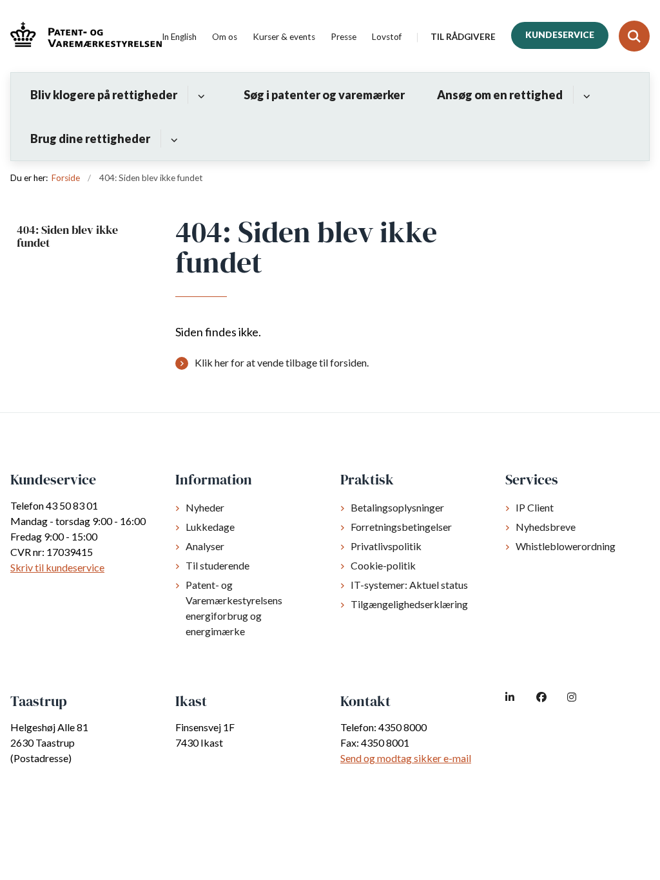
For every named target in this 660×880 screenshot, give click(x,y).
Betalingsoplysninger (397, 507)
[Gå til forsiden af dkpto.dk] (81, 36)
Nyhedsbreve (546, 527)
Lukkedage (210, 527)
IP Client (535, 507)
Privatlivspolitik (386, 546)
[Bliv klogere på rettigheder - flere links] (199, 95)
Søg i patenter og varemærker (324, 95)
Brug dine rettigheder (90, 138)
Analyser (205, 546)
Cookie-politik (383, 565)
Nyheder (205, 507)
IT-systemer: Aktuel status (409, 585)
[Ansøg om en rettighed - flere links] (585, 95)
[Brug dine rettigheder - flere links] (172, 138)
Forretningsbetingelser (401, 527)
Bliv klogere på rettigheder (103, 95)
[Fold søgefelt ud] (634, 36)
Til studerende (217, 565)
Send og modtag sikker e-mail (405, 758)
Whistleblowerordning (566, 546)
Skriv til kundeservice (57, 567)
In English (179, 37)
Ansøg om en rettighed (500, 95)
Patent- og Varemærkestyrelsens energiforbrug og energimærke (234, 608)
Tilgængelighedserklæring (409, 604)
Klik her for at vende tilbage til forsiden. (282, 362)
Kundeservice (559, 35)
